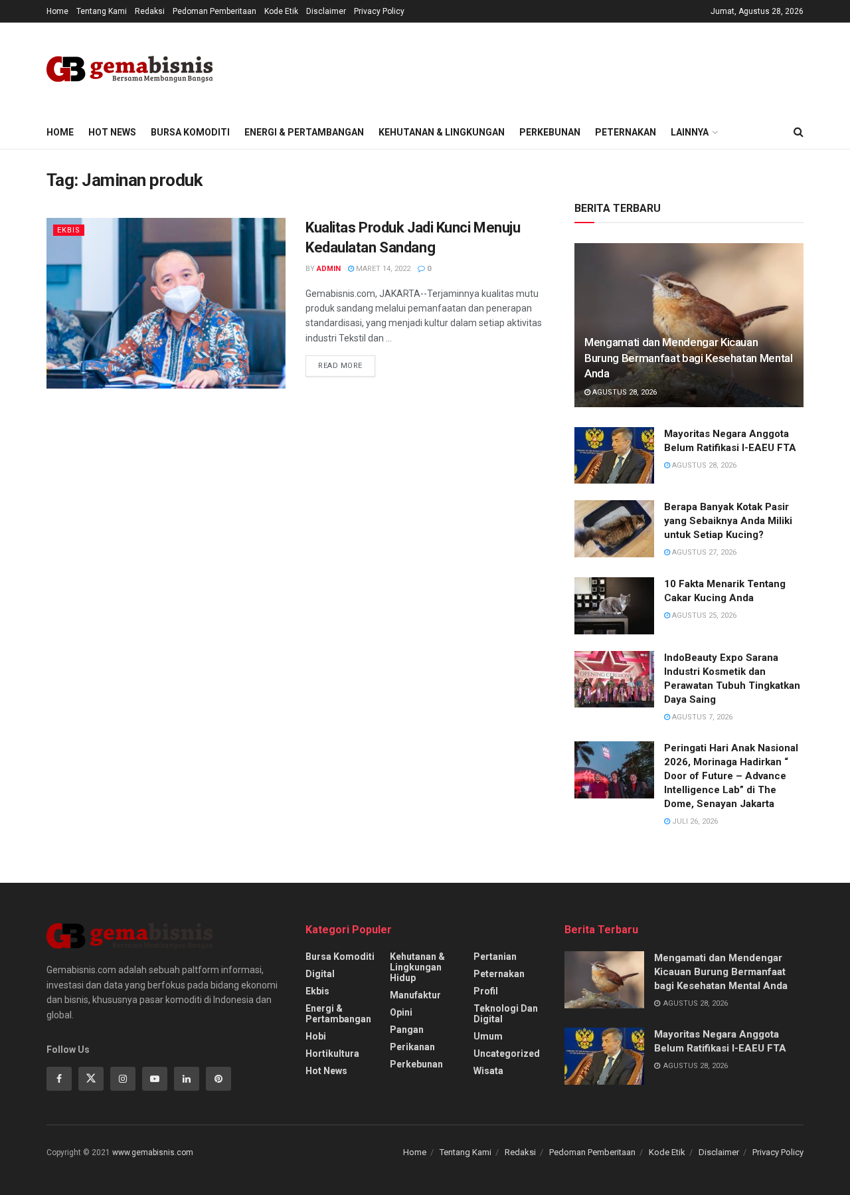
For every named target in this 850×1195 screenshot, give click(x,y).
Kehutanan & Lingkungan (442, 132)
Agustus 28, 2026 (623, 392)
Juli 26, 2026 (694, 821)
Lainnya (690, 132)
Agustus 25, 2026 (703, 615)
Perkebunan (549, 132)
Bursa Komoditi (190, 132)
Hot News (112, 132)
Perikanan (412, 1047)
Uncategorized (506, 1053)
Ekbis (68, 230)
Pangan (407, 1029)
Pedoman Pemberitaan (214, 11)
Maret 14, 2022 (382, 268)
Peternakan (625, 132)
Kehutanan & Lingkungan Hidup (417, 967)
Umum (488, 1036)
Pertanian (495, 956)
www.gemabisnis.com (152, 1152)
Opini (401, 1012)
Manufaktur (415, 995)
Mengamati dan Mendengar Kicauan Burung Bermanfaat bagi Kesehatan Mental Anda (688, 358)
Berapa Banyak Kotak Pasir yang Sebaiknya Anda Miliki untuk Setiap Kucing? (728, 521)
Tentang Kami (101, 11)
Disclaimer (326, 11)
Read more (340, 365)
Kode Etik (281, 11)
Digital (320, 973)
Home (57, 11)
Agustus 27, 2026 (703, 552)
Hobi (315, 1036)
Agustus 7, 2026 (701, 717)
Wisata (488, 1070)
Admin (329, 268)
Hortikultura (332, 1053)
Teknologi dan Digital (505, 1013)
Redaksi (150, 11)
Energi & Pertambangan (304, 132)
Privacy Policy (379, 11)
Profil (485, 991)
